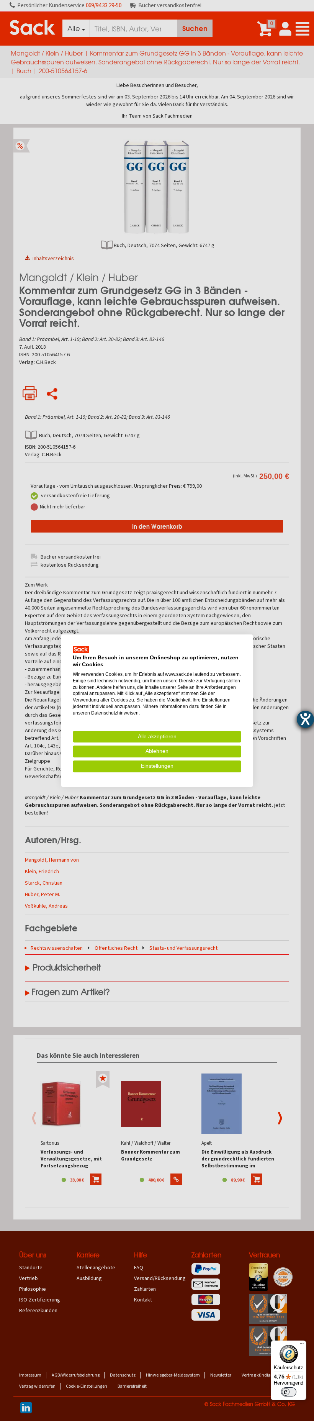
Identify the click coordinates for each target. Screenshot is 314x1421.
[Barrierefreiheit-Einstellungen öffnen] (305, 719)
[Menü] (301, 1345)
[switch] (288, 1391)
